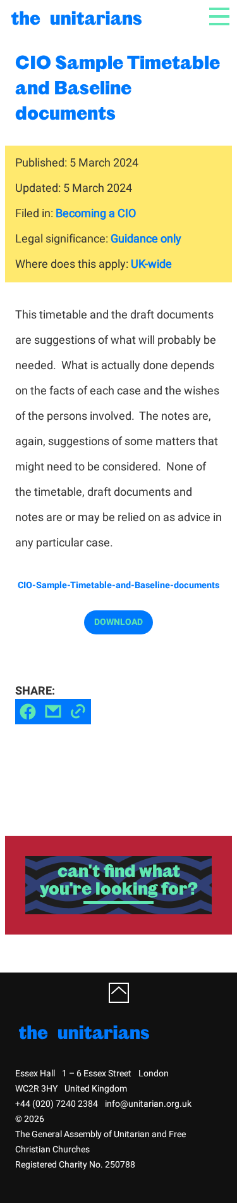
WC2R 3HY (36, 1088)
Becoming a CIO (96, 213)
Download (118, 622)
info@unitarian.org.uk (148, 1104)
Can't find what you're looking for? (119, 879)
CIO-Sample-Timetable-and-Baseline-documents (118, 585)
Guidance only (146, 239)
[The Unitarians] (78, 17)
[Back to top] (119, 993)
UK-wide (151, 264)
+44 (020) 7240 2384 (56, 1104)
